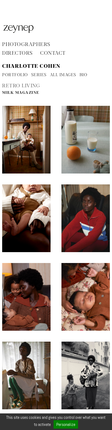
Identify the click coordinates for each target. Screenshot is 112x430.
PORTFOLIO (15, 75)
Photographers (26, 45)
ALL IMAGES (63, 75)
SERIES (39, 75)
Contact (53, 53)
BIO (84, 75)
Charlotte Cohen (31, 66)
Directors (17, 53)
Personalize (65, 424)
